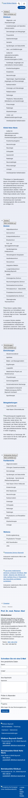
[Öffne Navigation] (24, 3)
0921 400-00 (6, 743)
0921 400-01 (6, 757)
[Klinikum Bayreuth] (9, 3)
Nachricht (4, 680)
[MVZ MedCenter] (15, 576)
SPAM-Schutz (5, 698)
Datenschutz (14, 730)
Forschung (17, 726)
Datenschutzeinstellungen (10, 733)
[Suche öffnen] (19, 3)
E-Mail (3, 671)
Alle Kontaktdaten (7, 726)
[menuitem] (6, 11)
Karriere (22, 7)
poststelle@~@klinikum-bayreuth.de (14, 745)
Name (3, 664)
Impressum (5, 730)
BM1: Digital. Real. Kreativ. (22, 792)
